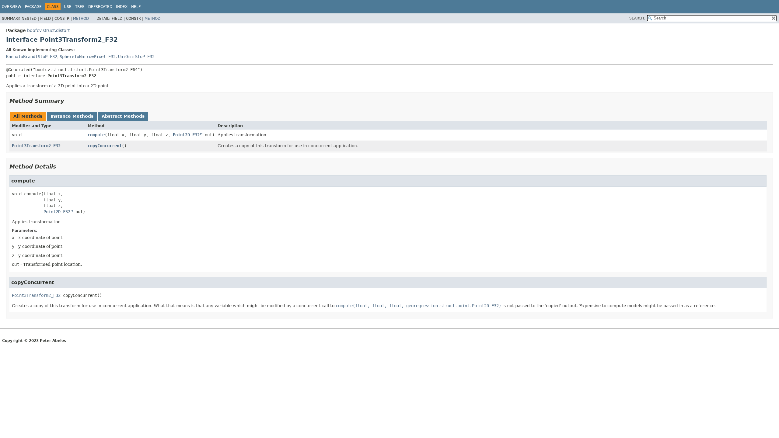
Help (136, 7)
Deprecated (100, 7)
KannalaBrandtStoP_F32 (31, 56)
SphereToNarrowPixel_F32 (88, 56)
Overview (11, 7)
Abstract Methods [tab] (123, 116)
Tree (80, 7)
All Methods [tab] (27, 116)
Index (122, 7)
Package (33, 7)
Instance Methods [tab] (72, 116)
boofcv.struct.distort (48, 30)
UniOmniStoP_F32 (136, 56)
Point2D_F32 (186, 134)
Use (68, 7)
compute (96, 134)
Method (81, 18)
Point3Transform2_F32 (36, 145)
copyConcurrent (105, 145)
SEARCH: (637, 18)
